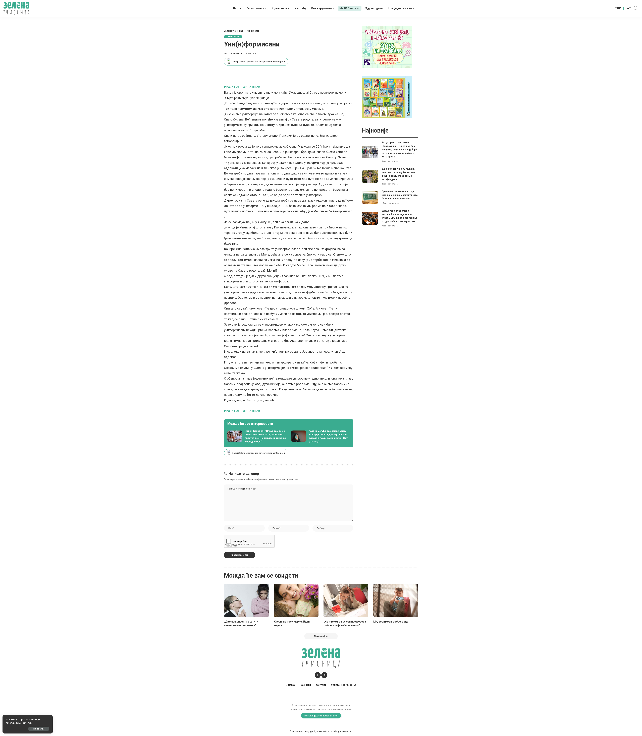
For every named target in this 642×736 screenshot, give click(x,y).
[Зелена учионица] (16, 8)
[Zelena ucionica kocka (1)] (387, 46)
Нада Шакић (236, 53)
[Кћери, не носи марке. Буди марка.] (296, 600)
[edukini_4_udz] (387, 96)
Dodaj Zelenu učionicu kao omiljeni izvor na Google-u (258, 61)
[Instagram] (324, 675)
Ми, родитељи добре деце (390, 621)
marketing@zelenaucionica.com (321, 715)
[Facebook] (318, 675)
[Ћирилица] (618, 8)
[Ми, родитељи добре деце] (395, 600)
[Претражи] (636, 8)
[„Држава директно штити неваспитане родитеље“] (246, 600)
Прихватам (38, 728)
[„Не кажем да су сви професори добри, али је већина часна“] (346, 600)
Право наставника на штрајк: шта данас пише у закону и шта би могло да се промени (400, 195)
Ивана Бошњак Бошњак (242, 87)
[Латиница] (628, 8)
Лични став (233, 37)
